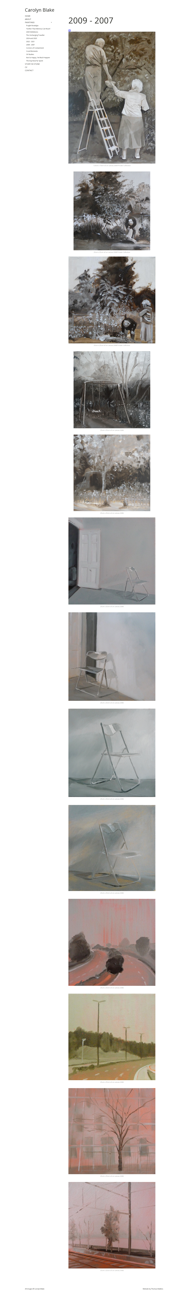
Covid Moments (32, 51)
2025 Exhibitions (32, 32)
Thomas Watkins (157, 1289)
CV (26, 67)
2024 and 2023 (31, 38)
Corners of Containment (35, 48)
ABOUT (28, 19)
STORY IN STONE (32, 64)
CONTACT (29, 70)
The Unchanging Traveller (35, 35)
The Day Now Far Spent (34, 61)
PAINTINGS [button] (30, 22)
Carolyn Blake (39, 10)
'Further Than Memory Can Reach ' (38, 29)
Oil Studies (30, 54)
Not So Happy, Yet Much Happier (38, 57)
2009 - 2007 (30, 45)
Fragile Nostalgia (32, 25)
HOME (27, 16)
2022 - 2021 (30, 41)
